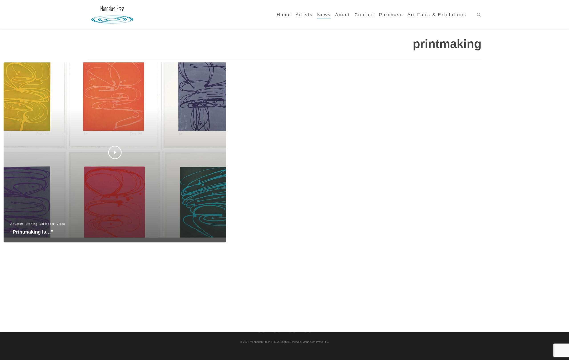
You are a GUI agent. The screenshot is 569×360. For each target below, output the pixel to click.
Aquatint (16, 224)
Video (60, 224)
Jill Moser (47, 224)
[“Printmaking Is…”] (115, 152)
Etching (31, 224)
